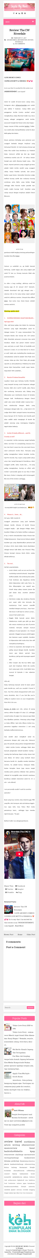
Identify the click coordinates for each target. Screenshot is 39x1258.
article (7, 1145)
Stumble (10, 892)
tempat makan (8, 1193)
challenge (19, 1154)
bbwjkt (32, 1167)
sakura (25, 1177)
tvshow (32, 1177)
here (23, 479)
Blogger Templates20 (24, 1254)
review (30, 40)
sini (22, 249)
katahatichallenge (16, 1164)
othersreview (28, 1145)
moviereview (22, 40)
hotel (33, 1174)
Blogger (20, 1248)
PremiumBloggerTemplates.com (23, 1252)
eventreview (9, 1154)
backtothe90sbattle (13, 1151)
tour (21, 1193)
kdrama (7, 1161)
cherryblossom (18, 1171)
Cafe (5, 1180)
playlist (13, 1190)
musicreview (10, 1148)
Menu (8, 22)
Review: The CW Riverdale (19, 31)
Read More (19, 926)
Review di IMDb (10, 709)
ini (22, 154)
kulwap (14, 1167)
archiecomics (12, 40)
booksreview (29, 1158)
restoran (19, 1190)
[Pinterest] (25, 13)
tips (15, 1193)
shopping (32, 1190)
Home (20, 934)
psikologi (15, 1161)
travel (18, 1141)
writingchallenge (11, 1158)
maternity (32, 1186)
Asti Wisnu (19, 1110)
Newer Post (8, 934)
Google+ (20, 889)
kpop (32, 1151)
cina (26, 1180)
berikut (27, 126)
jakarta (6, 1164)
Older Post (31, 934)
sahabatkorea (17, 1177)
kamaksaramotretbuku (11, 1186)
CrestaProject (16, 1250)
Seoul (32, 1148)
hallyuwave (24, 1174)
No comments (20, 44)
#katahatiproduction (27, 1161)
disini (17, 256)
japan (24, 1183)
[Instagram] (22, 13)
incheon (19, 1183)
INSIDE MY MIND (21, 1246)
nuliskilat (7, 1190)
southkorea (29, 1141)
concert (7, 1174)
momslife (7, 1177)
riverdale (19, 42)
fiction (6, 1167)
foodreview (11, 1183)
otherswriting (30, 1164)
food (5, 1183)
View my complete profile (14, 1125)
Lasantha (7, 1252)
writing (16, 1145)
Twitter (10, 889)
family (14, 1174)
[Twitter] (16, 13)
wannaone (29, 1193)
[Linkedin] (19, 13)
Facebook (21, 886)
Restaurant (23, 1167)
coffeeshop (31, 1171)
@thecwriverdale (21, 105)
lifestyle (23, 1186)
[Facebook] (14, 13)
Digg (20, 892)
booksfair (7, 1171)
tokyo (18, 1193)
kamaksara (31, 1183)
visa (24, 1193)
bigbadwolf (20, 1180)
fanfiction (32, 1180)
